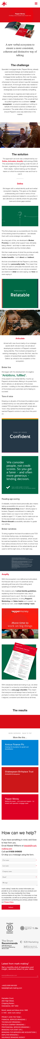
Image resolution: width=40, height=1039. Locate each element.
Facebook (11, 997)
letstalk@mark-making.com (12, 992)
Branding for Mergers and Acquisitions (19, 1036)
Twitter (7, 997)
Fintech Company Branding (13, 1029)
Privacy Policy (8, 906)
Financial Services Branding (13, 1024)
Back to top (27, 737)
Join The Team (14, 1021)
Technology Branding (11, 1026)
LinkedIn (3, 997)
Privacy (5, 1021)
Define (4, 165)
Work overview (15, 737)
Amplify (20, 165)
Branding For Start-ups (12, 1034)
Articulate (12, 165)
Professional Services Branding (15, 1031)
